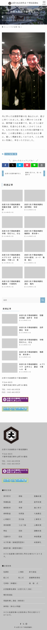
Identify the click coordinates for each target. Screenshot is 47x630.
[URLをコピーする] (41, 165)
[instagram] (26, 624)
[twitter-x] (23, 624)
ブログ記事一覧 (10, 17)
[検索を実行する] (42, 300)
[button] (5, 165)
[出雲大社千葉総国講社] (23, 3)
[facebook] (21, 624)
